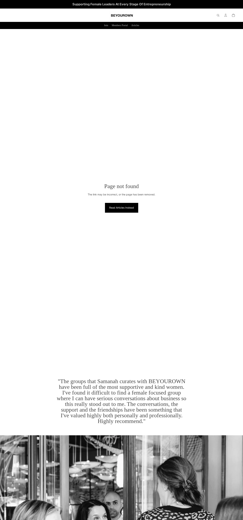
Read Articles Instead (121, 207)
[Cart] (233, 15)
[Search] (218, 15)
